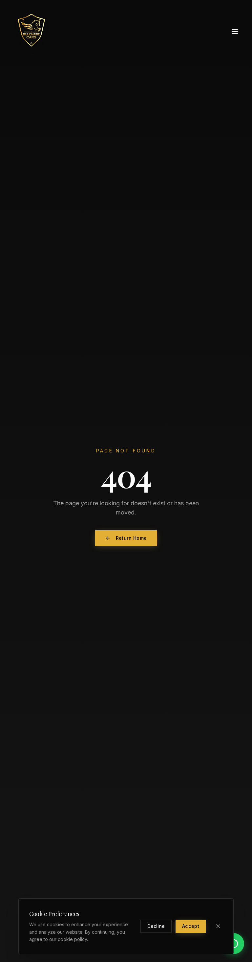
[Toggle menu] (235, 31)
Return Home (131, 538)
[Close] (218, 926)
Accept (190, 926)
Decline (156, 926)
